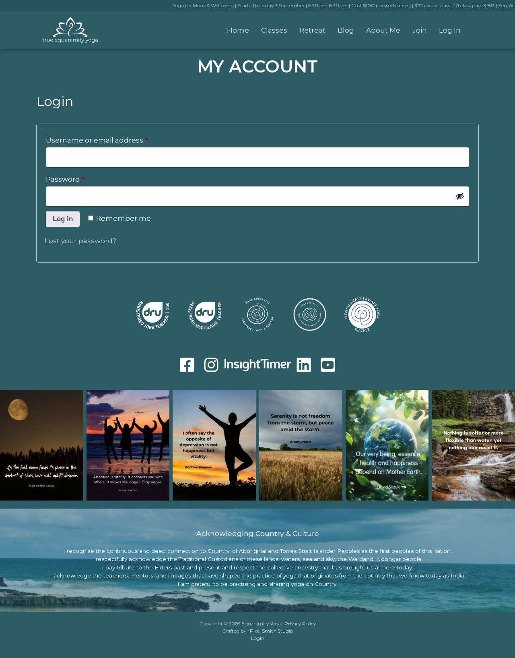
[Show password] (459, 196)
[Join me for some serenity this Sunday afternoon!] (300, 445)
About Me (383, 30)
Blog (346, 30)
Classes (274, 30)
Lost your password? (80, 241)
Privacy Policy (300, 624)
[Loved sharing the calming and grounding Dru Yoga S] (387, 445)
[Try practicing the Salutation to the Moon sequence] (41, 445)
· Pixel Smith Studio (270, 631)
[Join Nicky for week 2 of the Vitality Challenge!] (128, 445)
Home (238, 30)
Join (419, 30)
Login (257, 638)
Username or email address (113, 140)
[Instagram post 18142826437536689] (473, 445)
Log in (63, 219)
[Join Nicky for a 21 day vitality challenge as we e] (214, 445)
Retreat (312, 30)
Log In (450, 30)
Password (81, 179)
